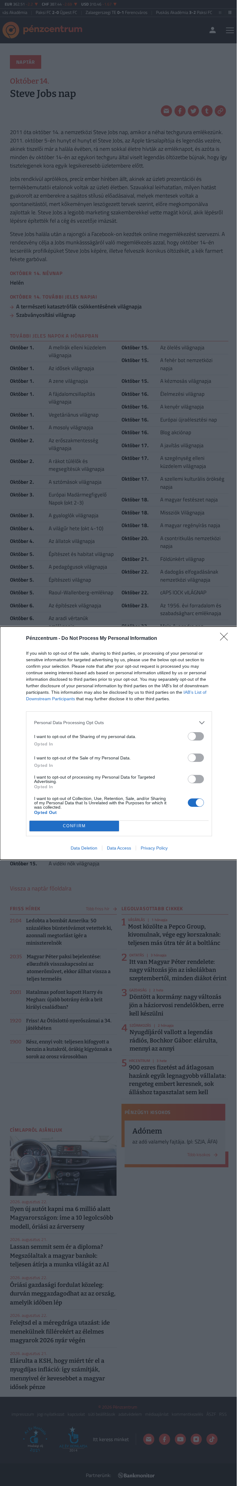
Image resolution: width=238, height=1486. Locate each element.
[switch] (196, 736)
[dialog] (119, 743)
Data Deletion (84, 848)
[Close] (226, 639)
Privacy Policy (154, 848)
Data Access (119, 848)
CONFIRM (74, 826)
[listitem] (119, 722)
